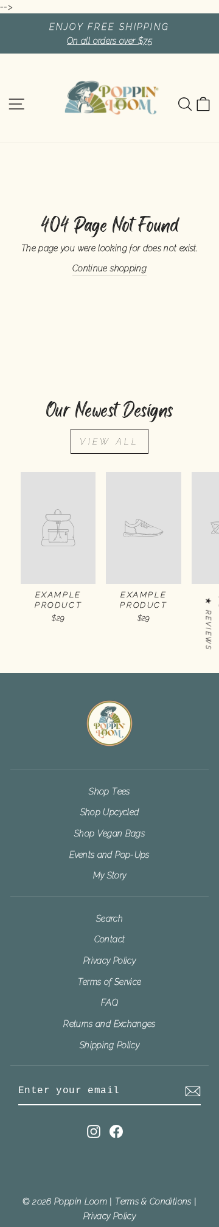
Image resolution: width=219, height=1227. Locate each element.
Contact (109, 939)
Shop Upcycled (109, 812)
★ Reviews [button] (208, 624)
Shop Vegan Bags (109, 833)
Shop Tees (109, 791)
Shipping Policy (109, 1045)
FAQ (109, 1002)
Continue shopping (109, 268)
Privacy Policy (109, 960)
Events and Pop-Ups (109, 854)
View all (109, 441)
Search (109, 918)
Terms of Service (110, 981)
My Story (110, 875)
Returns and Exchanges (109, 1023)
